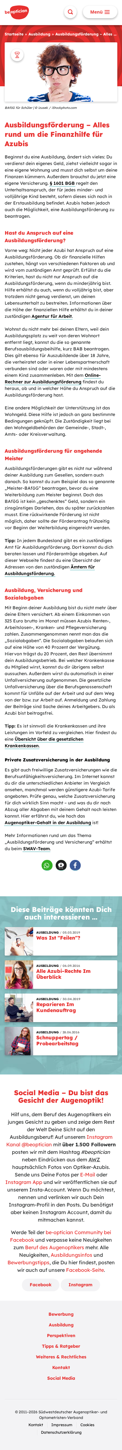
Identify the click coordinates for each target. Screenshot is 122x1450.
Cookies (87, 1424)
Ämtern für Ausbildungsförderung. (50, 570)
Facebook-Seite (85, 1270)
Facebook (41, 1284)
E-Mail (87, 1174)
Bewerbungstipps (28, 1262)
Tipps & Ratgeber (61, 1346)
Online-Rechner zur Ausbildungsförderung (53, 378)
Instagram (80, 1284)
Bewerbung (61, 1314)
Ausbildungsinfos (71, 1255)
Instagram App (23, 1182)
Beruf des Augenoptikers (54, 1247)
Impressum (61, 1424)
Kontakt (61, 1367)
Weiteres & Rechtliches (61, 1357)
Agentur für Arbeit (52, 316)
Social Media (61, 1378)
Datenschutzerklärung (61, 1432)
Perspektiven (61, 1335)
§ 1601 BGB (62, 183)
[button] (47, 865)
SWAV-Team (36, 848)
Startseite (14, 34)
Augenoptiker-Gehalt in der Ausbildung (48, 822)
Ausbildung (39, 34)
